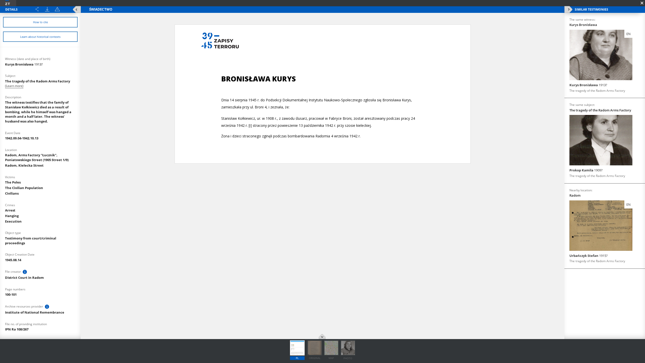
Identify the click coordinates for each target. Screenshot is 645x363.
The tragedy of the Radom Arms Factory (37, 81)
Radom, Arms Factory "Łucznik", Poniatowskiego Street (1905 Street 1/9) (37, 157)
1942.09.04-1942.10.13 (21, 138)
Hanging (12, 216)
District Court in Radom (24, 277)
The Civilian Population (24, 188)
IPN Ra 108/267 (16, 329)
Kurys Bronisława (24, 64)
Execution (13, 221)
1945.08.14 (13, 260)
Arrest (10, 210)
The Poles (13, 182)
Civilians (12, 193)
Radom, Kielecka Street (24, 165)
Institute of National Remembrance (34, 312)
